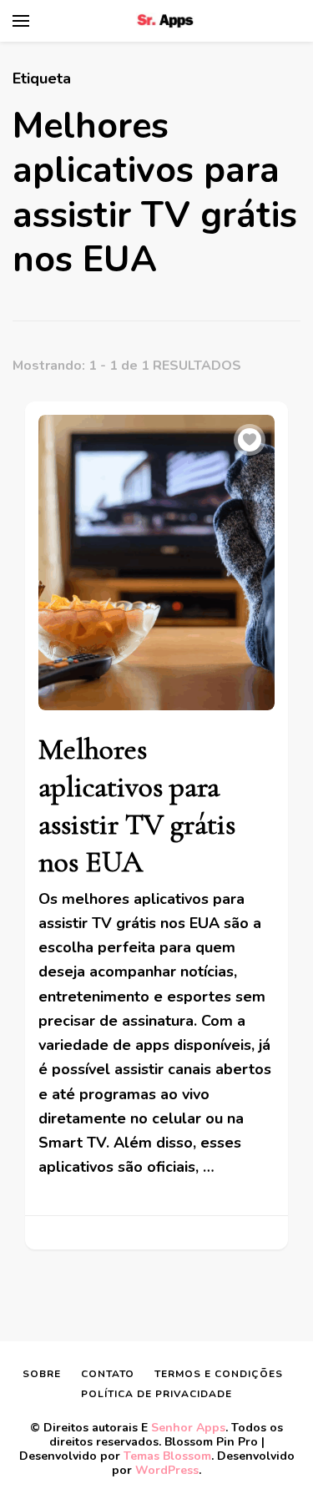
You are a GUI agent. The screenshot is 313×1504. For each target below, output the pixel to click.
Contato (107, 1373)
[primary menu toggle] (21, 21)
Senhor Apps (188, 1428)
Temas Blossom (167, 1456)
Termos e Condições (218, 1373)
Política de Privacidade (156, 1394)
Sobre (42, 1373)
